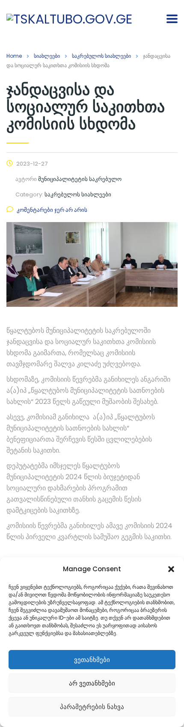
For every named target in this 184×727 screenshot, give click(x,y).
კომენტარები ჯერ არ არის (52, 210)
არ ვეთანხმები (92, 683)
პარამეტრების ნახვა (92, 706)
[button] (171, 569)
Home (14, 55)
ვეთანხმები (92, 659)
